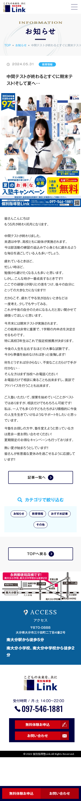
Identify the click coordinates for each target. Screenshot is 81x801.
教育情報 (47, 64)
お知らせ (21, 45)
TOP (7, 45)
